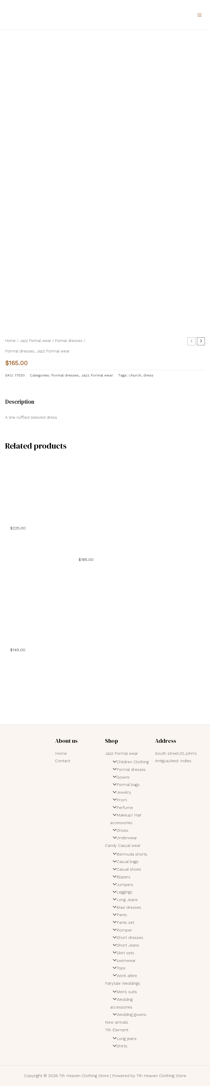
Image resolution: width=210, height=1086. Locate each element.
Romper (124, 930)
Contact (62, 760)
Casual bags (128, 861)
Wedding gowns (131, 1014)
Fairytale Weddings (122, 983)
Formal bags (128, 784)
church (135, 375)
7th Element (116, 1029)
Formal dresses (68, 340)
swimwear (126, 960)
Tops (121, 968)
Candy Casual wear (123, 845)
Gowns (123, 777)
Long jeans (126, 1038)
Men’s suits (127, 991)
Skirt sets (125, 952)
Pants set (125, 922)
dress (148, 375)
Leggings (124, 892)
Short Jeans (128, 945)
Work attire (127, 975)
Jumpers (125, 884)
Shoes (122, 830)
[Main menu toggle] (199, 14)
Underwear (127, 837)
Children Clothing (133, 761)
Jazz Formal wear (35, 340)
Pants (122, 914)
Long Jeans (127, 899)
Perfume (125, 807)
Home (10, 340)
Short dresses (130, 937)
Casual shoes (129, 869)
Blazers (123, 876)
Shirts (122, 1046)
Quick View (36, 515)
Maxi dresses (129, 907)
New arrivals (116, 1022)
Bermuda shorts (132, 854)
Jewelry (124, 792)
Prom (122, 799)
